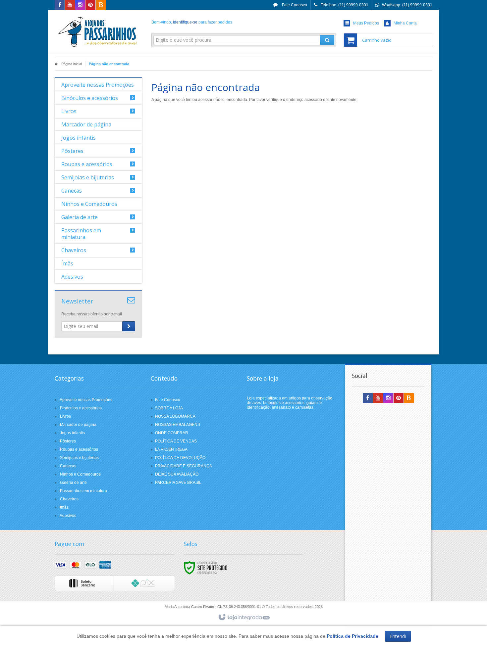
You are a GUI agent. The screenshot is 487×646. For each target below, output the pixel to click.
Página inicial (71, 64)
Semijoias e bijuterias (79, 457)
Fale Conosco (294, 5)
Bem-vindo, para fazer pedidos (191, 22)
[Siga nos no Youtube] (70, 5)
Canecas (68, 466)
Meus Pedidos (366, 23)
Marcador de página (78, 424)
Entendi (398, 636)
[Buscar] (327, 40)
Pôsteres (68, 441)
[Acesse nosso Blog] (101, 5)
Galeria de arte (73, 482)
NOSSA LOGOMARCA (175, 416)
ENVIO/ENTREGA (171, 449)
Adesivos (68, 515)
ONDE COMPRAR (171, 433)
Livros (65, 416)
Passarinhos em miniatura (83, 490)
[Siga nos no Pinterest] (90, 5)
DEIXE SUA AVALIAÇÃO (176, 474)
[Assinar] (128, 326)
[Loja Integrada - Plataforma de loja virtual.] (243, 617)
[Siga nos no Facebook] (60, 5)
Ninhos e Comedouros (80, 474)
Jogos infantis (72, 433)
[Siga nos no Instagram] (80, 5)
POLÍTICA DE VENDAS (176, 441)
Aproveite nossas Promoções (86, 399)
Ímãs (64, 507)
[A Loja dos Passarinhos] (98, 31)
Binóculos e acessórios (81, 408)
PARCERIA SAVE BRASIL (178, 482)
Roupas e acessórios (79, 449)
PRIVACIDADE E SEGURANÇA (183, 466)
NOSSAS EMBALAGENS (177, 424)
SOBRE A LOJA (169, 408)
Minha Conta (405, 23)
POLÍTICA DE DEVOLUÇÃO (180, 457)
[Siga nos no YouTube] (378, 398)
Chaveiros (69, 499)
